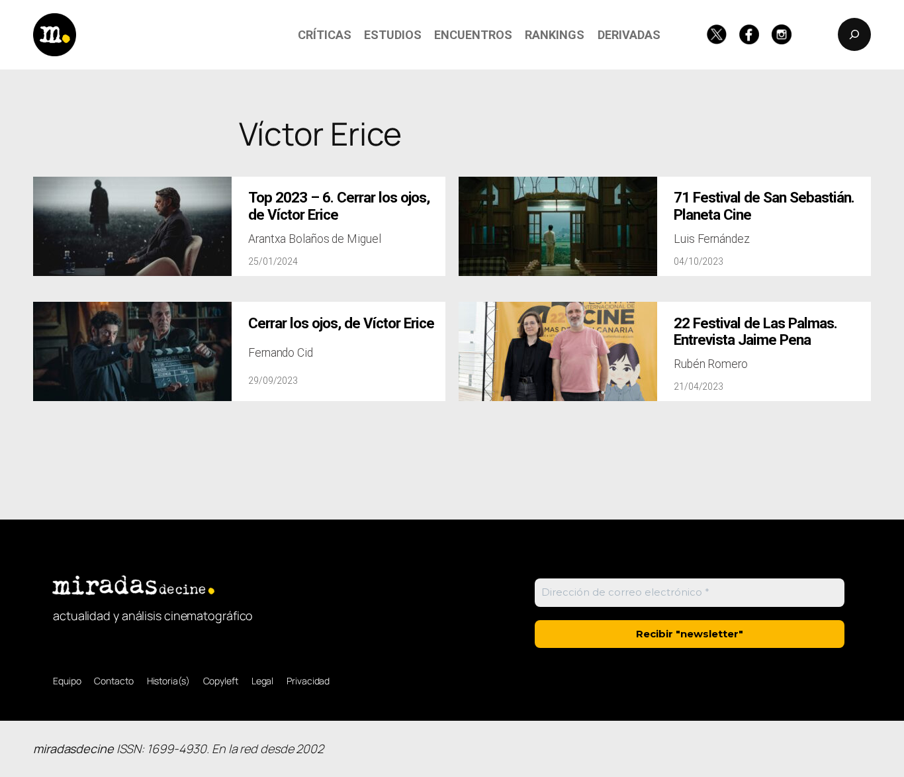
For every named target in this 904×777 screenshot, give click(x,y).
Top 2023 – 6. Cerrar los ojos (338, 205)
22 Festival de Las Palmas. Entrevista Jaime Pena (755, 331)
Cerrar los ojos (341, 323)
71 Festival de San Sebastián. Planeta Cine (764, 205)
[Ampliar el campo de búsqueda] (854, 34)
